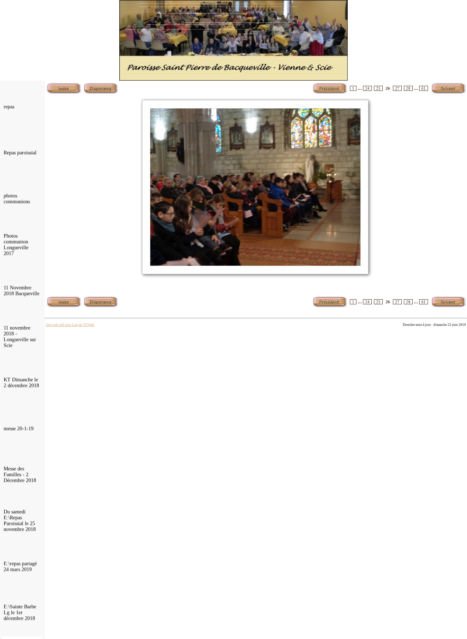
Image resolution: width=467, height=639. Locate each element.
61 (423, 88)
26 (388, 88)
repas (9, 106)
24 (367, 88)
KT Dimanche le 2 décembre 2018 (21, 382)
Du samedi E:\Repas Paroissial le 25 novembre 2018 (20, 520)
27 (397, 88)
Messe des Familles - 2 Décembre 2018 (20, 474)
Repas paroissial (20, 152)
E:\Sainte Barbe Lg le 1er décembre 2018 (20, 612)
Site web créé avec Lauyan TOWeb (70, 325)
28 (408, 88)
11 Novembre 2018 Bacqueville (21, 290)
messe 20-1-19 (19, 428)
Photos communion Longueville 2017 (16, 244)
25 (378, 88)
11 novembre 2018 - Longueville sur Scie (20, 336)
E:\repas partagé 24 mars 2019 (20, 566)
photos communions (17, 198)
